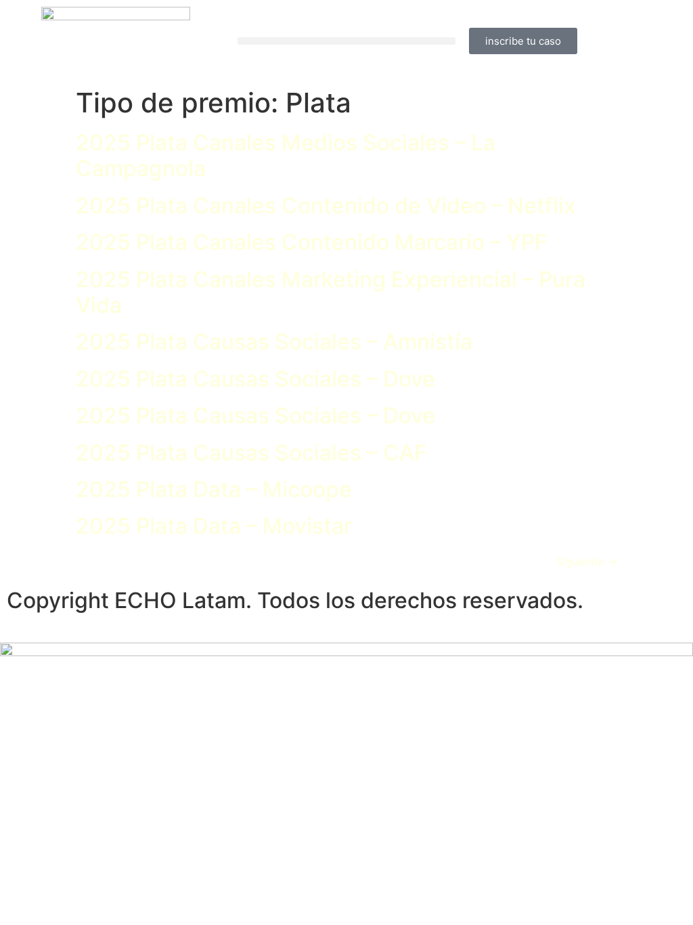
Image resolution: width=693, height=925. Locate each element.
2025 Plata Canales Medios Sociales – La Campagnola (285, 155)
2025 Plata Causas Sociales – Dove (255, 379)
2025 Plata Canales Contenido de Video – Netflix (326, 205)
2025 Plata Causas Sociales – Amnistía (274, 341)
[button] (346, 41)
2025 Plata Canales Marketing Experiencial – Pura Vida (330, 292)
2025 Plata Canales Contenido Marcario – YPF (311, 242)
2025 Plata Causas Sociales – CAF (251, 452)
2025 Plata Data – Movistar (214, 526)
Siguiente (586, 561)
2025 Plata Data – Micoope (214, 489)
